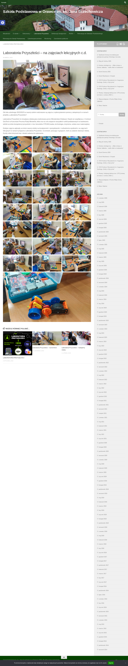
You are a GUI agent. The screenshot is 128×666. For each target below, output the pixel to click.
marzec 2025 (102, 257)
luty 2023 (101, 346)
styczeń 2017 (103, 582)
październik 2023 (104, 320)
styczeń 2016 (103, 607)
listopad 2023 (102, 316)
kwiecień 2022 (103, 379)
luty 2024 (101, 303)
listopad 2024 (102, 274)
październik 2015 (104, 611)
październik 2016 (104, 590)
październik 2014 (104, 645)
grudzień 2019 (103, 481)
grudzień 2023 (103, 312)
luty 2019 (101, 510)
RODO (71, 33)
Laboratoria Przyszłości (41, 33)
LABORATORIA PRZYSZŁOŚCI (13, 358)
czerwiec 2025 (103, 244)
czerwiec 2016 (103, 599)
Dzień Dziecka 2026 (104, 71)
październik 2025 (104, 232)
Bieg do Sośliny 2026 (105, 61)
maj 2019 (101, 497)
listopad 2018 (102, 519)
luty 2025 (101, 261)
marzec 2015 (102, 628)
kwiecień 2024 (103, 295)
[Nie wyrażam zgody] (125, 663)
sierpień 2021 (102, 413)
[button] (2, 22)
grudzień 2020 (103, 443)
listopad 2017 (102, 561)
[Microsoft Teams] (120, 44)
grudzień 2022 (103, 354)
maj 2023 (101, 333)
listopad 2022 (102, 358)
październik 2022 (104, 362)
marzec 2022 (102, 384)
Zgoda (111, 663)
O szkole (15, 33)
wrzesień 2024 (103, 282)
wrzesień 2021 (103, 409)
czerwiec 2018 (103, 531)
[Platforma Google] (124, 44)
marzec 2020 (102, 472)
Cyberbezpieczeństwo (35, 38)
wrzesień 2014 (103, 649)
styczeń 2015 (103, 632)
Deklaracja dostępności (59, 33)
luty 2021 (101, 434)
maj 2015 (101, 624)
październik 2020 (104, 451)
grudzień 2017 (103, 557)
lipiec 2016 (102, 594)
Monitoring (47, 38)
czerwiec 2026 (103, 198)
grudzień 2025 (103, 223)
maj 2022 (101, 375)
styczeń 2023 (103, 350)
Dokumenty (26, 33)
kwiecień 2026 (103, 206)
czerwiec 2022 (103, 371)
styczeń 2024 (103, 308)
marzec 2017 (102, 573)
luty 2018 (101, 548)
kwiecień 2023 (103, 337)
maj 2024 (101, 291)
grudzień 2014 (103, 637)
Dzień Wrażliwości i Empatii (107, 76)
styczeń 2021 (103, 438)
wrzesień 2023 (103, 324)
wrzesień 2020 (103, 455)
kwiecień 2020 (103, 468)
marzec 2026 (102, 211)
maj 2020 (101, 464)
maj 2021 (101, 421)
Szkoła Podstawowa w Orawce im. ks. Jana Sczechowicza (53, 12)
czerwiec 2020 (103, 459)
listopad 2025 (102, 227)
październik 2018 (104, 523)
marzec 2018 (102, 544)
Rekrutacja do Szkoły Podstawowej (14, 38)
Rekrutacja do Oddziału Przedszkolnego (90, 33)
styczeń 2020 (103, 476)
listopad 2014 (102, 641)
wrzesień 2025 (103, 236)
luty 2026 (101, 215)
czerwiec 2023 (103, 329)
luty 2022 (101, 388)
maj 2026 (101, 202)
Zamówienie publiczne (61, 38)
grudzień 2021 (103, 396)
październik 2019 (104, 489)
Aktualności (6, 33)
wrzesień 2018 (103, 527)
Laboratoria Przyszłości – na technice (44, 347)
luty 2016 (101, 603)
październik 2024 (104, 278)
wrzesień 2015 (103, 616)
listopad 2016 (102, 586)
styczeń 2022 (103, 392)
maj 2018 (101, 535)
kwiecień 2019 (103, 502)
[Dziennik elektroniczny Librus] (117, 44)
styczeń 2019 (103, 514)
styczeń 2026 (103, 219)
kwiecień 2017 (103, 569)
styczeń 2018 (103, 552)
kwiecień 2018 (103, 540)
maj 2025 (101, 249)
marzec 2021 (102, 430)
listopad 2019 (102, 485)
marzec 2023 (102, 341)
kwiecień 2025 (103, 253)
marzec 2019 (102, 506)
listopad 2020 (102, 447)
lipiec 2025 (102, 240)
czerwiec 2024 (103, 286)
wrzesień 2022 (103, 367)
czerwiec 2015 (103, 620)
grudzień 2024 (103, 270)
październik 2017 (104, 565)
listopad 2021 (102, 400)
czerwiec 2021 (103, 417)
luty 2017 (101, 578)
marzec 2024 (102, 299)
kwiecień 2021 (103, 426)
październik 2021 (104, 405)
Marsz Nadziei (103, 105)
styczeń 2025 (103, 265)
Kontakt (3, 2)
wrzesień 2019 (103, 493)
